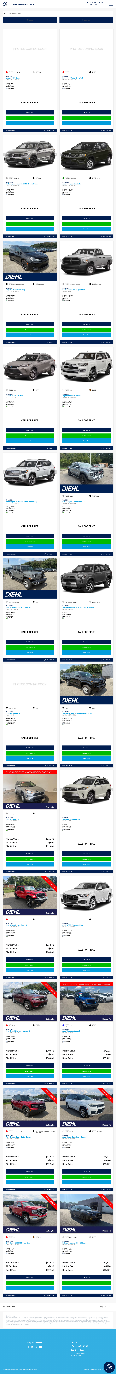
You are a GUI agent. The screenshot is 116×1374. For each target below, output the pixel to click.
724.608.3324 (50, 130)
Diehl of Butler (11, 130)
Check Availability (30, 118)
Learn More (30, 123)
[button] (55, 154)
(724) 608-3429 (94, 2)
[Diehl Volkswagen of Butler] (5, 4)
